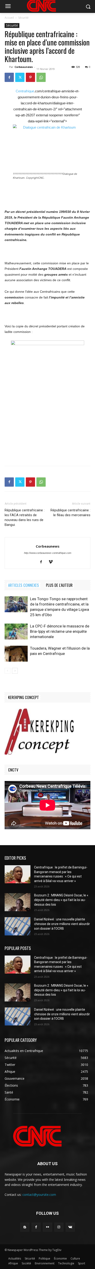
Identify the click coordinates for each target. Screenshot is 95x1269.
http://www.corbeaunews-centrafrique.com (47, 553)
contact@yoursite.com (39, 1194)
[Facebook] (9, 77)
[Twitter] (19, 77)
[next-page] (15, 671)
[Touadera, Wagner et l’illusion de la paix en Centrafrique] (16, 654)
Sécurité (23, 18)
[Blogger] (24, 1227)
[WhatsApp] (41, 77)
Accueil (9, 18)
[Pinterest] (30, 77)
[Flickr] (47, 1227)
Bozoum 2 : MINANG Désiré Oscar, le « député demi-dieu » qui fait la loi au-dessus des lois (61, 899)
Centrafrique (25, 91)
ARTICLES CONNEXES (23, 585)
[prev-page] (7, 671)
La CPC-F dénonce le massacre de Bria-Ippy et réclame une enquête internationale (59, 631)
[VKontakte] (70, 1227)
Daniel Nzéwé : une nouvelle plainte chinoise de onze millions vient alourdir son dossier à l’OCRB (62, 923)
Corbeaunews (24, 67)
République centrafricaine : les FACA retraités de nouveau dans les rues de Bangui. (25, 517)
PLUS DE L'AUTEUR (59, 585)
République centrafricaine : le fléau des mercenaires (70, 512)
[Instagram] (58, 1227)
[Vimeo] (52, 562)
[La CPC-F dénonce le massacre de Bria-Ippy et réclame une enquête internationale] (16, 631)
